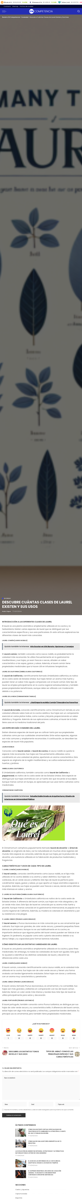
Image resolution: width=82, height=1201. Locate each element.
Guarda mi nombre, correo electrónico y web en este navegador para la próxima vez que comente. (39, 1110)
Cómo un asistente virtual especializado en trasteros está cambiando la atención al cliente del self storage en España (47, 1131)
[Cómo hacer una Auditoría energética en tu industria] (20, 1143)
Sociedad (7, 598)
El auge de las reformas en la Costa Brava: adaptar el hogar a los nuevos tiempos (44, 1162)
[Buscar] (78, 11)
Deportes (18, 1198)
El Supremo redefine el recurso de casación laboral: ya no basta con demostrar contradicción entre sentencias (44, 1173)
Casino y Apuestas (22, 1189)
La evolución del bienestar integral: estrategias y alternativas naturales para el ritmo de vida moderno (39, 1152)
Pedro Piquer (6, 611)
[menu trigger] (4, 11)
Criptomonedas (21, 1194)
